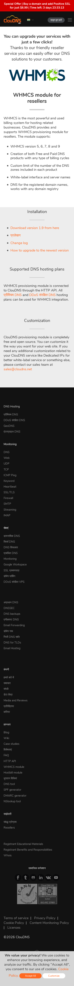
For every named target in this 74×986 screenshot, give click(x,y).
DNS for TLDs (12, 642)
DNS (6, 452)
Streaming (10, 510)
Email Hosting (12, 648)
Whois (8, 855)
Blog (6, 732)
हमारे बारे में (9, 677)
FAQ (6, 755)
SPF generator (12, 790)
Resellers (9, 828)
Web (6, 458)
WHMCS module (14, 767)
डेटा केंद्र (8, 694)
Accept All (30, 975)
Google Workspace (15, 564)
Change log (19, 243)
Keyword (9, 481)
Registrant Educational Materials (23, 844)
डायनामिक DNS (12, 536)
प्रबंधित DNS (11, 553)
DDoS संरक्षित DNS (42, 295)
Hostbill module (13, 772)
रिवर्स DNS (9, 542)
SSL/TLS (9, 492)
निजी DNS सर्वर (12, 637)
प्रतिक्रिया (9, 706)
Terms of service (16, 918)
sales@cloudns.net (18, 369)
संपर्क (6, 689)
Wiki (6, 738)
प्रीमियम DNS (13, 295)
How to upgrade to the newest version (39, 250)
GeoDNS (9, 426)
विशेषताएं (8, 749)
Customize (54, 975)
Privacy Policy (44, 918)
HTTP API (10, 761)
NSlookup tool (12, 801)
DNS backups (12, 614)
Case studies (11, 744)
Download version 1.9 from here (34, 228)
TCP (6, 469)
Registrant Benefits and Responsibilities (28, 850)
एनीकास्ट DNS (11, 619)
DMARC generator (15, 796)
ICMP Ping (10, 475)
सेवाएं (6, 528)
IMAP (7, 515)
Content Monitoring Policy (49, 923)
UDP (6, 463)
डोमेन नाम (8, 631)
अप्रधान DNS (11, 602)
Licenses (13, 927)
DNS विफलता (11, 547)
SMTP (7, 504)
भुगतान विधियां (10, 778)
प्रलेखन (15, 235)
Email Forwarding (14, 625)
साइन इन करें (56, 20)
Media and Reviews (16, 700)
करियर (7, 712)
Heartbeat (10, 487)
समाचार (7, 683)
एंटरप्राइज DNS (12, 432)
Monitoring (10, 444)
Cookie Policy (14, 923)
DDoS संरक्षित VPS (14, 582)
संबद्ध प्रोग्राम (10, 822)
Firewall (8, 498)
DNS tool (9, 784)
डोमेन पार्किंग (9, 576)
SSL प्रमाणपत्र (11, 570)
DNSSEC (9, 608)
